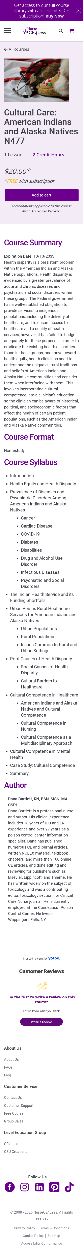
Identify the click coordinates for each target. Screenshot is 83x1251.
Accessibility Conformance (41, 1243)
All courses (19, 49)
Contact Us (13, 1097)
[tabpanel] (41, 581)
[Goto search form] (60, 31)
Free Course (14, 1113)
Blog (7, 1075)
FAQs (8, 1067)
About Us (11, 1059)
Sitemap (54, 1236)
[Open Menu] (7, 30)
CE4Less (11, 1144)
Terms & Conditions (54, 1228)
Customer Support (18, 1105)
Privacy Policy (24, 1228)
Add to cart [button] (41, 195)
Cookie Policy (33, 1236)
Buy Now (55, 16)
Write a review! (41, 1022)
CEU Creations (15, 1151)
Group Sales (13, 1121)
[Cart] (73, 31)
